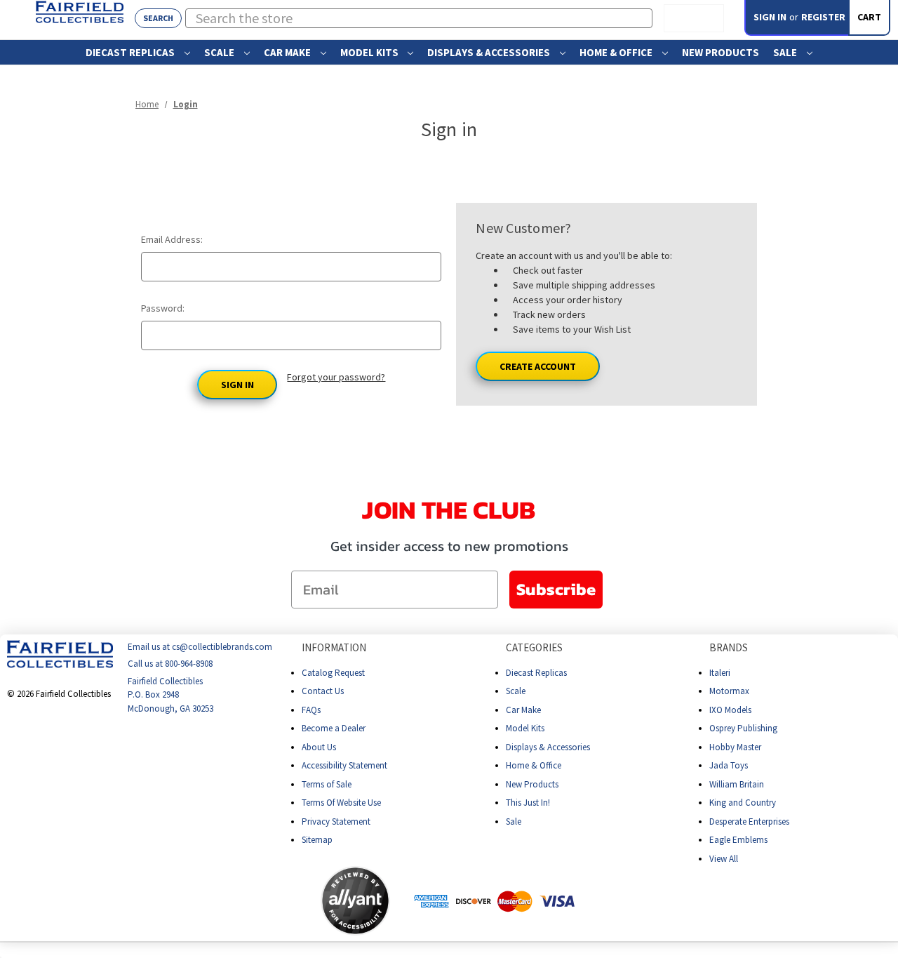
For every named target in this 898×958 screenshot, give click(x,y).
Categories (534, 647)
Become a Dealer (334, 728)
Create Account (538, 366)
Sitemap (317, 840)
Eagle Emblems (738, 840)
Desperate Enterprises (749, 821)
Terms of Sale (326, 784)
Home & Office (617, 52)
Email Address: (172, 239)
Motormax (729, 691)
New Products (720, 52)
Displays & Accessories (489, 52)
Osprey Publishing (743, 728)
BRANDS (728, 647)
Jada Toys (728, 765)
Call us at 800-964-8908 (170, 664)
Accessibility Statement (344, 765)
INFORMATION (334, 647)
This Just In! (528, 803)
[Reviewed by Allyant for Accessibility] (355, 900)
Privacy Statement (336, 821)
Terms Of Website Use (341, 803)
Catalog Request (333, 673)
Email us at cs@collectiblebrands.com (200, 647)
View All (723, 859)
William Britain (736, 784)
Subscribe (556, 589)
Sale (786, 52)
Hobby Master (735, 747)
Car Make (288, 52)
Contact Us (323, 691)
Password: (163, 308)
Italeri (719, 673)
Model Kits (370, 52)
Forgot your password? (336, 377)
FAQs (311, 710)
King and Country (742, 803)
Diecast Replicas (131, 52)
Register (823, 17)
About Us (319, 747)
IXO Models (730, 710)
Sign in (769, 17)
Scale (220, 52)
